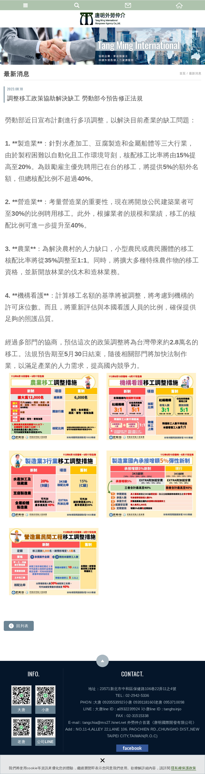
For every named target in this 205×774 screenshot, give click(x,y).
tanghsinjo (172, 709)
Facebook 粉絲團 (132, 748)
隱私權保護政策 (183, 768)
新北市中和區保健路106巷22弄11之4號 (143, 689)
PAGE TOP (102, 661)
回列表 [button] (22, 626)
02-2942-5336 (137, 695)
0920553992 (113, 702)
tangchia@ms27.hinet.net (104, 722)
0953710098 (174, 702)
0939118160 (143, 702)
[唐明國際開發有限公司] (102, 18)
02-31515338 (137, 716)
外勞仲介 (134, 722)
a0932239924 (128, 709)
